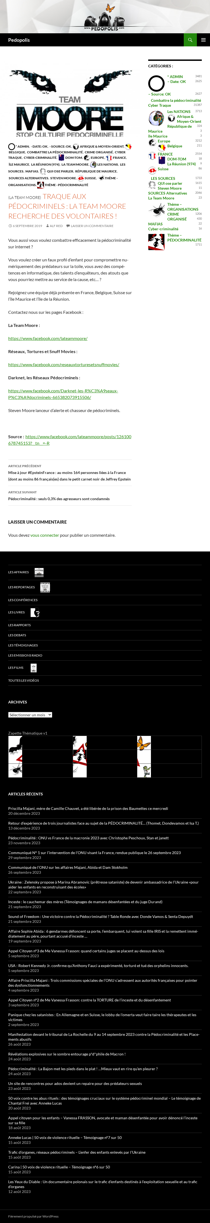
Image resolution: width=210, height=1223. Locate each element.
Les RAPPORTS (19, 625)
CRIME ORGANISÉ (98, 152)
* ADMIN (22, 146)
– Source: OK (159, 94)
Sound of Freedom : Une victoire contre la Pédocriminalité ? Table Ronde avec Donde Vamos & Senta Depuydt (100, 916)
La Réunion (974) (45, 164)
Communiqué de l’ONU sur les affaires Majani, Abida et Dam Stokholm (68, 867)
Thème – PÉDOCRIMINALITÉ (184, 237)
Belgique (174, 146)
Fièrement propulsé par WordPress (33, 1216)
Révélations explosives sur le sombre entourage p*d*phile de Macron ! (67, 1054)
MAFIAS (31, 171)
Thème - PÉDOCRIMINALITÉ (66, 185)
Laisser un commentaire (92, 226)
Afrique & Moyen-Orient (101, 146)
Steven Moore (63, 178)
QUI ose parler (59, 171)
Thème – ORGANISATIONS (183, 206)
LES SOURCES (163, 178)
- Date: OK (39, 146)
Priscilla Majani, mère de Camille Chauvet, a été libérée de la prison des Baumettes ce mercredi (88, 808)
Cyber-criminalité (40, 158)
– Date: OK (176, 81)
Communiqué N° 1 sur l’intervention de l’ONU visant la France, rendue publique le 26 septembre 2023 (94, 852)
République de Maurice (96, 171)
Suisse (90, 178)
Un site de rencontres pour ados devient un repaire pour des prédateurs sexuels (75, 1083)
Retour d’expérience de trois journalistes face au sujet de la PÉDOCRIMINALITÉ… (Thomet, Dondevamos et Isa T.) (103, 823)
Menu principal (203, 39)
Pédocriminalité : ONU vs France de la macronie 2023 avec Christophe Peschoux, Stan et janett (88, 838)
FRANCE (119, 158)
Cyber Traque (159, 105)
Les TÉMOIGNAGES (23, 645)
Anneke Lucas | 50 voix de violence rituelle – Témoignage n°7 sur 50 (65, 1137)
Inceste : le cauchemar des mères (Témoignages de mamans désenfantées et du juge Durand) (85, 901)
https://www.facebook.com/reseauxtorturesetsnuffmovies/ (63, 364)
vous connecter (44, 535)
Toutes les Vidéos (23, 680)
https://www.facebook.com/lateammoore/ (48, 338)
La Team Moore (75, 164)
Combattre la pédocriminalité (55, 152)
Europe (97, 158)
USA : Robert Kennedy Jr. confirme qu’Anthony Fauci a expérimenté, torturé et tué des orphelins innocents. (98, 965)
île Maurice (18, 164)
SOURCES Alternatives (28, 178)
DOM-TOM (73, 158)
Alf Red (56, 226)
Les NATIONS (107, 164)
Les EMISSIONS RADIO (25, 655)
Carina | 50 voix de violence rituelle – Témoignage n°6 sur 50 (59, 1167)
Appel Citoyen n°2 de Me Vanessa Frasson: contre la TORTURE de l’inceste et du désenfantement (89, 1000)
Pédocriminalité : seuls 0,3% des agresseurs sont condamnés (59, 495)
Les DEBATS (17, 635)
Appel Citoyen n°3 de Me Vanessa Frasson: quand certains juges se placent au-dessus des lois (86, 950)
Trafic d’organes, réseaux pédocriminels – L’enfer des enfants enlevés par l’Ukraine (76, 1152)
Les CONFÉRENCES (22, 600)
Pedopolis (19, 40)
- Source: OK (60, 146)
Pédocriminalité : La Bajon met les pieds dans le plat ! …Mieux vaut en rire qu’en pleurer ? (83, 1068)
